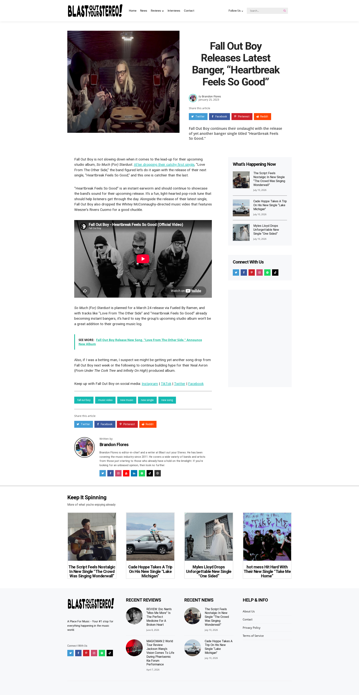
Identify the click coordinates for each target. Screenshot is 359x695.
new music (126, 400)
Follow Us (235, 10)
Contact (189, 10)
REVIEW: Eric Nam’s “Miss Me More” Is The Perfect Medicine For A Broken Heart (159, 616)
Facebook (196, 383)
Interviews (174, 10)
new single (147, 400)
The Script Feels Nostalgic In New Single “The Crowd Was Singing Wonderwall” (269, 179)
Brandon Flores (211, 96)
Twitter (179, 383)
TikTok (166, 383)
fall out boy (83, 400)
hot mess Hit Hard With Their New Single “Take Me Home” (267, 571)
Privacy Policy (251, 627)
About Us (249, 611)
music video (105, 400)
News (143, 10)
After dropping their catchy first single (164, 164)
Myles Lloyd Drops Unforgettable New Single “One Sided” (266, 229)
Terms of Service (253, 636)
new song (167, 400)
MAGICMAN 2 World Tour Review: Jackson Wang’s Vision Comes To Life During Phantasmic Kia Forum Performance (160, 652)
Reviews (156, 10)
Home (132, 10)
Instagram (150, 383)
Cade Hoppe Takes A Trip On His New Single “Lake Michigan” (270, 205)
